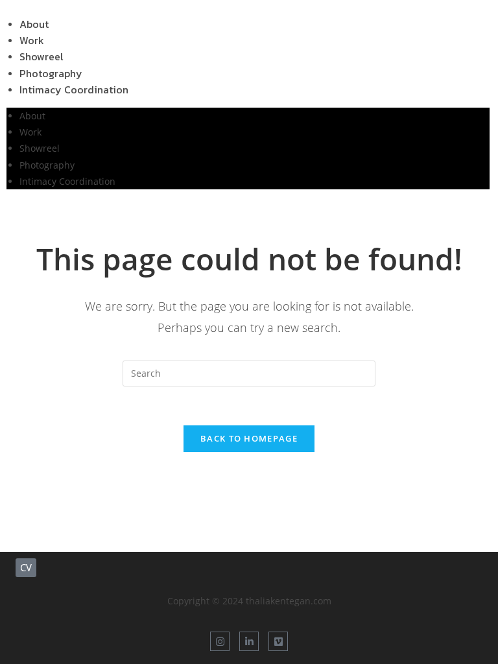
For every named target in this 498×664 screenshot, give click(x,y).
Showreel (39, 148)
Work (30, 132)
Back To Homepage (249, 438)
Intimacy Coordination (73, 89)
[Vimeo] (278, 641)
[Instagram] (220, 641)
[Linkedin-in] (249, 641)
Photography (47, 165)
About (32, 116)
